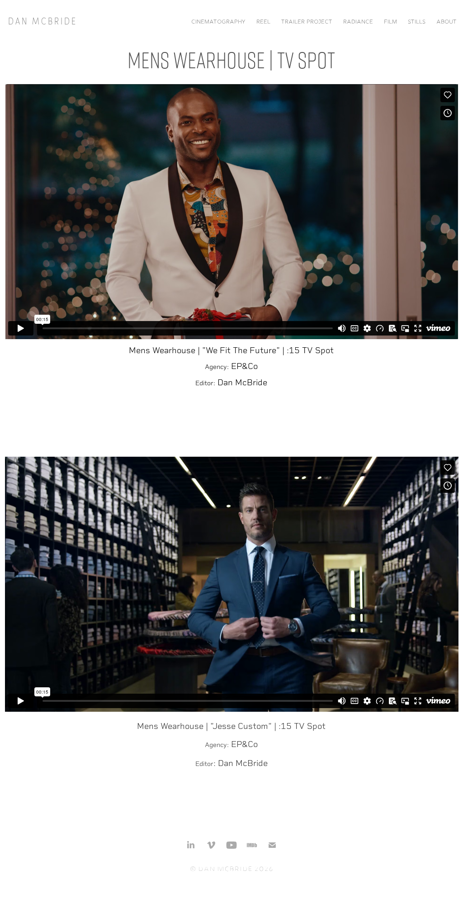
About (446, 22)
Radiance (358, 22)
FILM (390, 22)
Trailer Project (306, 22)
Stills (416, 22)
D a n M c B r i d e (42, 20)
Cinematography (218, 22)
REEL (263, 22)
